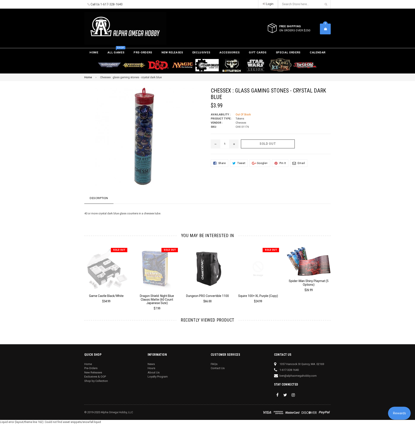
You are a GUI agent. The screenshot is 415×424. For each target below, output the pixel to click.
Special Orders (288, 52)
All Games (115, 51)
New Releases (172, 52)
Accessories (229, 52)
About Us (154, 372)
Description (99, 198)
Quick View (106, 266)
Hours (151, 368)
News (151, 364)
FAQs (214, 364)
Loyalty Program (158, 376)
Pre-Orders (143, 52)
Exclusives (201, 52)
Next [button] (336, 274)
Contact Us (218, 368)
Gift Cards (258, 52)
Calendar (318, 52)
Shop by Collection (96, 381)
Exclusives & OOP (95, 376)
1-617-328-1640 (111, 4)
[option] (103, 277)
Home (93, 52)
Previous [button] (78, 274)
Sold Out (119, 250)
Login (269, 4)
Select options (207, 265)
